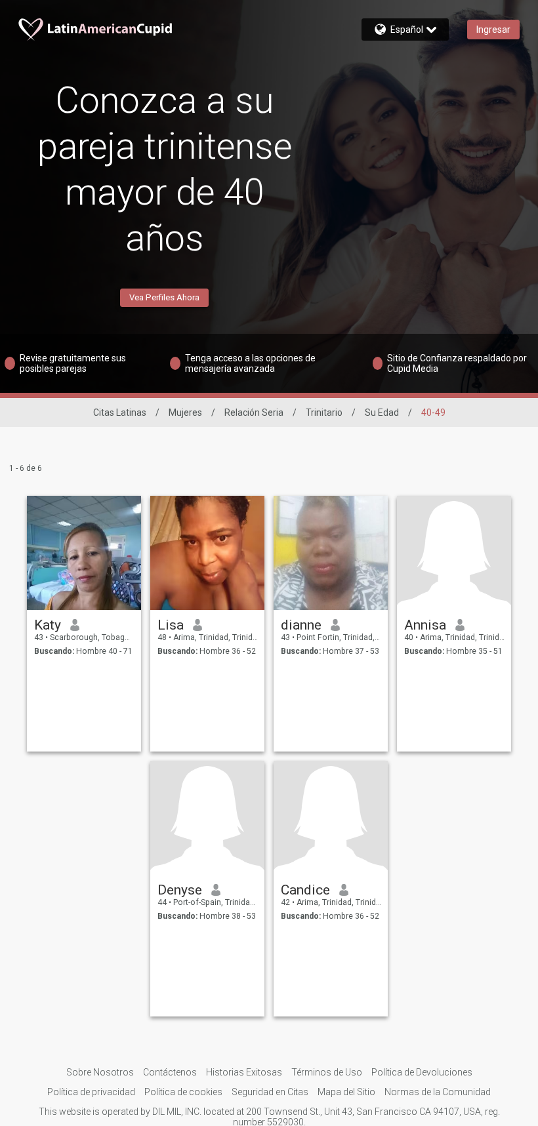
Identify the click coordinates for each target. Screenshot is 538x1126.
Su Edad (382, 412)
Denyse (179, 890)
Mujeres (185, 412)
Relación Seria (253, 412)
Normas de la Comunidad (437, 1092)
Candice (305, 890)
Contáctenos (170, 1072)
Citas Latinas (119, 412)
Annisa (425, 625)
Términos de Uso (326, 1072)
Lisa (170, 625)
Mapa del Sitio (346, 1092)
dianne (301, 625)
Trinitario (324, 412)
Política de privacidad (91, 1092)
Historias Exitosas (244, 1072)
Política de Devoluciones (421, 1072)
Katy (47, 625)
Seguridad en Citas (270, 1092)
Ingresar (493, 29)
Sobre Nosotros (100, 1072)
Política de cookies (183, 1092)
